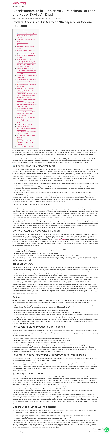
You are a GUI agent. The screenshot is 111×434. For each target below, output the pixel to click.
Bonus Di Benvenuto (22, 43)
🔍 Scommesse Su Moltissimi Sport (27, 34)
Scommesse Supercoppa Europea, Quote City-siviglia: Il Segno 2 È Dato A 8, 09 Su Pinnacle (27, 95)
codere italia (62, 240)
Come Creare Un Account (24, 124)
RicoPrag (19, 3)
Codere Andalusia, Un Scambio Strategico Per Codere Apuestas (26, 69)
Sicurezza (19, 139)
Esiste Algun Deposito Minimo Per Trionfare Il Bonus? (26, 132)
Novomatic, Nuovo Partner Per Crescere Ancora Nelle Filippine (26, 51)
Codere (19, 45)
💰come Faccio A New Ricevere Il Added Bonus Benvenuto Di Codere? (26, 142)
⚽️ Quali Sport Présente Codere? (26, 54)
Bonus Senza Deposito (23, 126)
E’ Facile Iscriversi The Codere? (26, 146)
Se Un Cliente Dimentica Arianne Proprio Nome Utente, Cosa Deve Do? (26, 81)
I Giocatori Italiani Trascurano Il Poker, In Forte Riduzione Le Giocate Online (26, 90)
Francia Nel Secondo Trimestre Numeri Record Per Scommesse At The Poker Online (27, 104)
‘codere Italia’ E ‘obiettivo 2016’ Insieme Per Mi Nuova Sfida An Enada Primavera (26, 113)
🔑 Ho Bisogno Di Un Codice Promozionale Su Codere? (25, 109)
